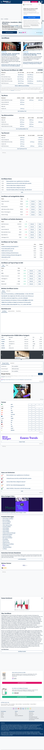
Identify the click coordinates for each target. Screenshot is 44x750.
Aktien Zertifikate (19, 704)
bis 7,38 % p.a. (30, 74)
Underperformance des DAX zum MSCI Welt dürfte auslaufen (18, 183)
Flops (7, 265)
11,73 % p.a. (40, 139)
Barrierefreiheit (32, 719)
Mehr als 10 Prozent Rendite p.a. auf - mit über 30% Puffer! (17, 293)
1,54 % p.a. (22, 108)
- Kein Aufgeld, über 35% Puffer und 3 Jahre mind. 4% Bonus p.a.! (17, 296)
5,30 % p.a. (40, 146)
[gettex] (2, 406)
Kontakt (2, 712)
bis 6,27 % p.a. (21, 83)
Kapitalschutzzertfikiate (7, 534)
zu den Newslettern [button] (22, 559)
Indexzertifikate (6, 531)
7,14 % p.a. (31, 122)
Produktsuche (3, 366)
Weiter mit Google (31, 17)
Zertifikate (6, 18)
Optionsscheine (11, 311)
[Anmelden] (42, 2)
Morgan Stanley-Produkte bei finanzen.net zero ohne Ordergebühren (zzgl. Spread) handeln (17, 379)
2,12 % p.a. (32, 141)
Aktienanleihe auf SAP (5, 257)
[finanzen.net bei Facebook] (16, 709)
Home (2, 18)
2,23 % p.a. (22, 141)
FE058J (2, 343)
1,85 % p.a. (22, 146)
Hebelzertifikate (6, 529)
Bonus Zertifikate (12, 704)
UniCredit (13, 414)
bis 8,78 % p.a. (21, 74)
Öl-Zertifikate (5, 539)
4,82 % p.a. (31, 126)
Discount (33, 201)
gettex (12, 406)
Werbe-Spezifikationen (19, 715)
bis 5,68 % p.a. (30, 81)
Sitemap (2, 717)
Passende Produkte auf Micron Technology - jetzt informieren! (19, 189)
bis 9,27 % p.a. (30, 76)
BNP (12, 404)
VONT (12, 428)
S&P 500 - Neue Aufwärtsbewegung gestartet (15, 485)
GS (11, 408)
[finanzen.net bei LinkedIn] (23, 709)
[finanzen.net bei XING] (26, 709)
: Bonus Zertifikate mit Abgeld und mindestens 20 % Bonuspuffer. (16, 302)
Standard (12, 363)
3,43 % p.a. (31, 124)
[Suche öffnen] (39, 2)
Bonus (40, 201)
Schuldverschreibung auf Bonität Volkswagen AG (11, 255)
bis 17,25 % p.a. (30, 79)
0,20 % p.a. (31, 100)
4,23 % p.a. (22, 100)
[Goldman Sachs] (2, 408)
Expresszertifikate (6, 523)
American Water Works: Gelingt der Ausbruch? (15, 185)
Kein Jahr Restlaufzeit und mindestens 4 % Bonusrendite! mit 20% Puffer (17, 300)
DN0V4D (3, 348)
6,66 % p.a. (40, 141)
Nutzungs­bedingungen (33, 717)
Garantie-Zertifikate (7, 526)
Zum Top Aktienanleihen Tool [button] (22, 128)
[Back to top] (41, 748)
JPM (11, 416)
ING (11, 410)
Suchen (40, 374)
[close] (39, 4)
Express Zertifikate (10, 705)
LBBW (12, 418)
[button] (26, 2)
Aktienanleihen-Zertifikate (8, 518)
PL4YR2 (2, 345)
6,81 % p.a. (22, 139)
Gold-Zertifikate (6, 528)
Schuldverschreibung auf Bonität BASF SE (9, 246)
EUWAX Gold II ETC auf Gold (7, 250)
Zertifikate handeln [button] (22, 651)
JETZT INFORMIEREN (22, 682)
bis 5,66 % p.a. (30, 83)
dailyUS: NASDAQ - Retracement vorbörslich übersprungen (18, 488)
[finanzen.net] (7, 1)
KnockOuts (18, 311)
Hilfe (16, 712)
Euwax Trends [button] (22, 441)
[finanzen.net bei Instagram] (14, 709)
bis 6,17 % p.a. (21, 81)
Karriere (2, 714)
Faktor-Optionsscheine (7, 525)
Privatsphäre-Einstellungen (34, 718)
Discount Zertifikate (4, 704)
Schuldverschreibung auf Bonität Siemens (9, 253)
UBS (12, 426)
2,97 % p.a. (22, 104)
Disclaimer (31, 715)
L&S (11, 420)
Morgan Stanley (5, 363)
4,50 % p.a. (22, 126)
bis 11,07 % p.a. (21, 76)
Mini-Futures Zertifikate (7, 537)
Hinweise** (12, 90)
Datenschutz (31, 714)
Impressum (31, 712)
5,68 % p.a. (31, 120)
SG (11, 424)
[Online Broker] (7, 2)
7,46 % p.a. (40, 137)
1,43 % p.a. (32, 146)
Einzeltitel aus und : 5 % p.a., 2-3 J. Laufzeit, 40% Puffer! (16, 304)
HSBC (12, 412)
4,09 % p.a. (40, 122)
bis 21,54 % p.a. (21, 79)
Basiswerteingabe (4, 368)
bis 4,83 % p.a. (40, 81)
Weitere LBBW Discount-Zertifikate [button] (22, 85)
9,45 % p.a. (22, 102)
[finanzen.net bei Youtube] (18, 709)
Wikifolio (12, 430)
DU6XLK (3, 339)
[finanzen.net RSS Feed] (30, 709)
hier (32, 375)
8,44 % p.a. (22, 122)
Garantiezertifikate (26, 704)
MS (11, 422)
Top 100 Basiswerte (4, 371)
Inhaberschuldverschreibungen (9, 533)
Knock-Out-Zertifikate (7, 536)
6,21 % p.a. (22, 120)
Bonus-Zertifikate (6, 520)
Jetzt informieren (9, 32)
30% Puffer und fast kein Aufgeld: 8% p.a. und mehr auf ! (14, 298)
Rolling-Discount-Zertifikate (8, 544)
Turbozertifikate (6, 545)
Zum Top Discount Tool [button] (22, 148)
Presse (2, 715)
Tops (3, 265)
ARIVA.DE (41, 734)
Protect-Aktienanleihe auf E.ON (7, 248)
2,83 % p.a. (22, 137)
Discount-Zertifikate (7, 521)
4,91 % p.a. (22, 144)
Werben (16, 714)
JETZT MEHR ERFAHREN (22, 697)
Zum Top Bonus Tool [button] (22, 111)
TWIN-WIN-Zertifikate (7, 547)
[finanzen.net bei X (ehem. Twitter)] (21, 709)
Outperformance (6, 542)
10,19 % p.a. (40, 144)
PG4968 (3, 341)
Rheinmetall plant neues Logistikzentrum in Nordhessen (17, 181)
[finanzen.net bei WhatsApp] (28, 709)
